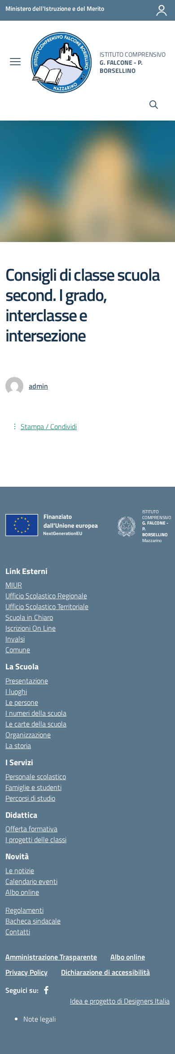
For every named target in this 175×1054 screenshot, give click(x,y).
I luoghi (16, 691)
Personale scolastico (35, 776)
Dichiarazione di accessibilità (105, 972)
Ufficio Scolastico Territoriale (46, 606)
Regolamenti (24, 910)
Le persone (21, 702)
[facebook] (46, 990)
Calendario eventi (31, 881)
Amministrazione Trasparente (51, 956)
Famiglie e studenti (33, 787)
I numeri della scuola (35, 713)
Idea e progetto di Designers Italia (120, 1001)
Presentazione (26, 680)
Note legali (39, 1019)
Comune (17, 649)
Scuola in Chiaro (29, 617)
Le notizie (19, 870)
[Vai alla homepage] (61, 62)
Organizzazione (28, 734)
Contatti (17, 931)
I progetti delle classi (35, 839)
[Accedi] (161, 10)
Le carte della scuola (35, 723)
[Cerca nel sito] (154, 106)
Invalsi (15, 638)
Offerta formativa (31, 828)
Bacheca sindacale (33, 920)
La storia (18, 745)
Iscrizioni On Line (30, 628)
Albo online (22, 892)
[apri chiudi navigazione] (15, 62)
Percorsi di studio (30, 798)
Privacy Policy (26, 972)
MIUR (13, 584)
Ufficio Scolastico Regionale (46, 595)
